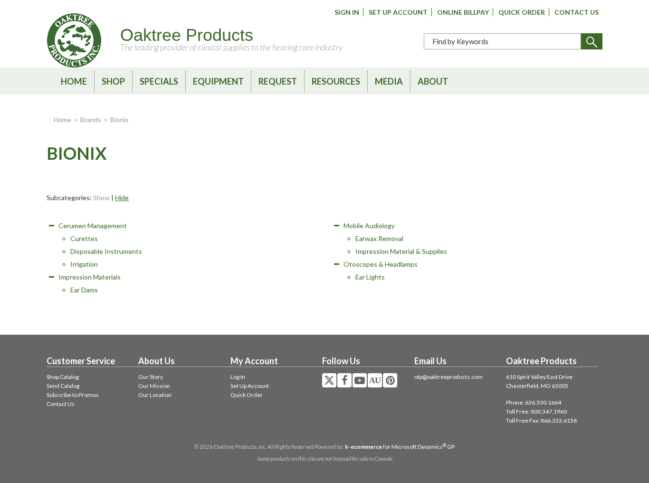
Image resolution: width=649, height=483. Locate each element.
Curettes (84, 238)
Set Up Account (398, 12)
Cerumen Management (92, 226)
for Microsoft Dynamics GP (400, 446)
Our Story (150, 376)
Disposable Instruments (106, 251)
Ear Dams (84, 290)
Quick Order (521, 12)
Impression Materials (89, 277)
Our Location (155, 394)
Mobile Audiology (369, 226)
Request (277, 81)
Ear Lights (370, 277)
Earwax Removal (379, 238)
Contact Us (576, 12)
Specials (159, 81)
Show (101, 197)
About (433, 81)
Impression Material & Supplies (401, 251)
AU (375, 380)
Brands (90, 120)
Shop (113, 81)
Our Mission (154, 385)
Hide (122, 197)
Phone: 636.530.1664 (533, 402)
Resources (336, 81)
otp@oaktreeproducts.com (448, 376)
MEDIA (389, 81)
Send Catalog (63, 385)
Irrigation (84, 264)
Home (74, 81)
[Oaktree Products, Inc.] (74, 40)
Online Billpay (463, 12)
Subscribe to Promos (73, 394)
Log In (237, 376)
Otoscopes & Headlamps (381, 264)
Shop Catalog (63, 376)
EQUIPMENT (218, 81)
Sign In (346, 12)
